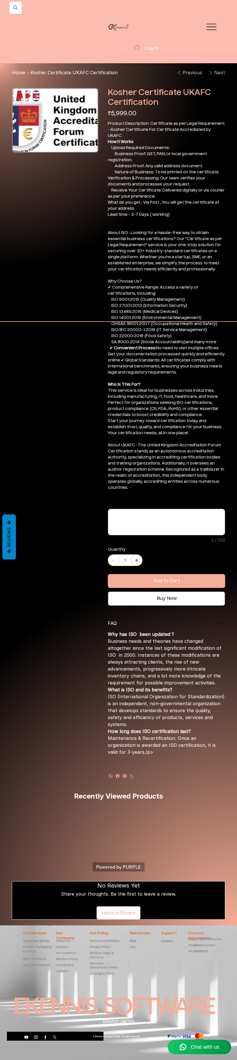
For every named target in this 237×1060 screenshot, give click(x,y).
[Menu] (211, 27)
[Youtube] (26, 1037)
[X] (54, 1037)
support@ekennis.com (205, 939)
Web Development (37, 965)
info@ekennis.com (201, 945)
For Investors (66, 953)
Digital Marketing (36, 941)
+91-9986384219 (198, 951)
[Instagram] (36, 1037)
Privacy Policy (100, 947)
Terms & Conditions (104, 941)
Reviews (9, 537)
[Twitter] (131, 776)
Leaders (62, 971)
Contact (167, 941)
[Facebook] (118, 776)
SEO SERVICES (34, 959)
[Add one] (136, 560)
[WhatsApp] (111, 776)
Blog (133, 941)
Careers (62, 947)
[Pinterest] (124, 776)
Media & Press (66, 959)
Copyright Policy (102, 973)
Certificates (64, 965)
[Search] (16, 8)
